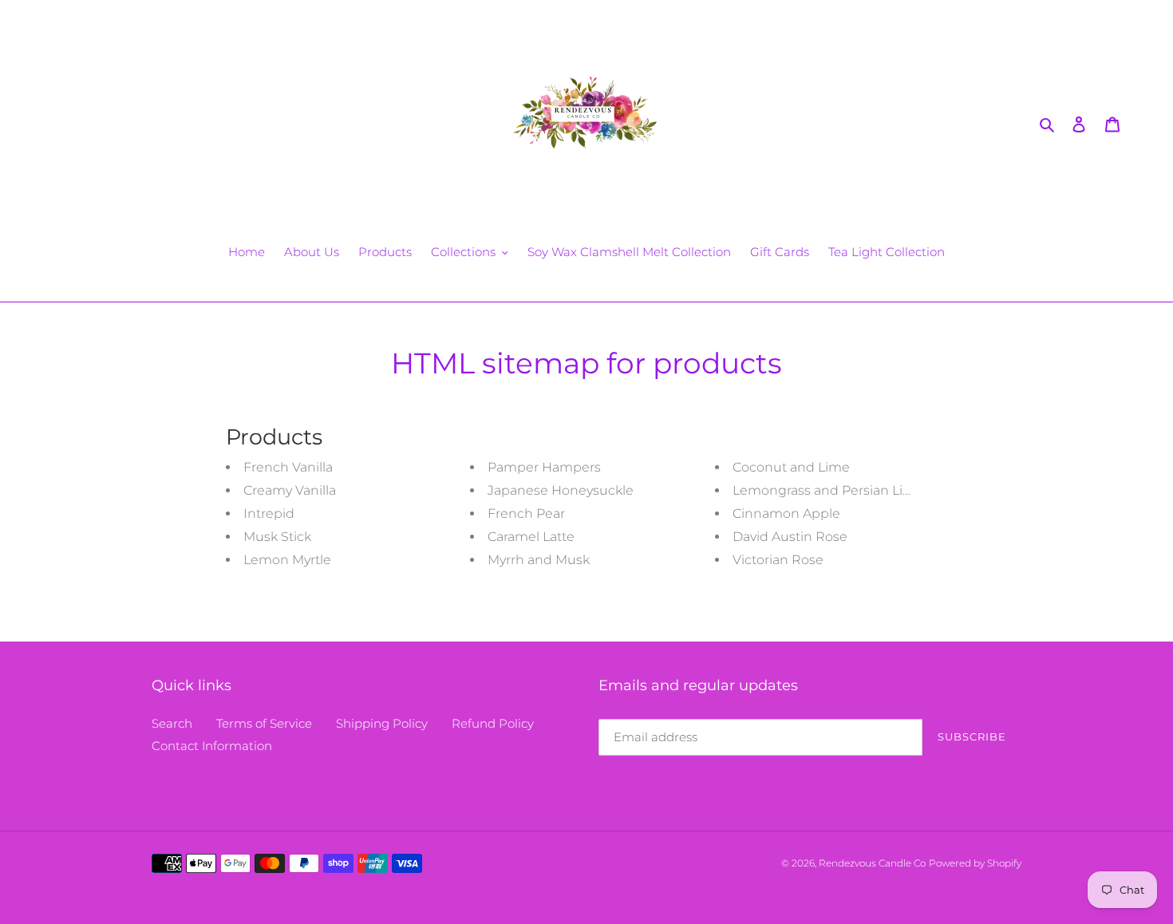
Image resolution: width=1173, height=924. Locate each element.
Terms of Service (264, 723)
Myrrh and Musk (539, 559)
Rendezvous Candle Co (872, 863)
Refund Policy (493, 723)
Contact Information (212, 745)
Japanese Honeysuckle (561, 490)
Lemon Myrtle (287, 559)
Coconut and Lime (791, 467)
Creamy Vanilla (289, 490)
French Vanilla (288, 467)
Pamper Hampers (544, 467)
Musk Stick (277, 536)
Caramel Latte (531, 536)
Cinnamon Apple (786, 513)
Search (172, 723)
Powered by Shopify (975, 863)
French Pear (526, 513)
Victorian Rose (778, 559)
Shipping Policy (382, 723)
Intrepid (268, 513)
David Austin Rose (790, 536)
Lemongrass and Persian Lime (828, 490)
